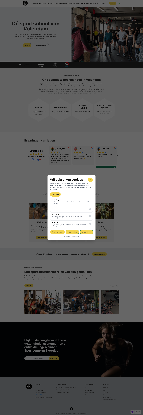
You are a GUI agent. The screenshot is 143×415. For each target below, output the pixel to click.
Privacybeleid (67, 236)
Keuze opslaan (72, 232)
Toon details (55, 194)
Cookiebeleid (75, 236)
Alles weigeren (86, 232)
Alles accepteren (57, 232)
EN (90, 179)
